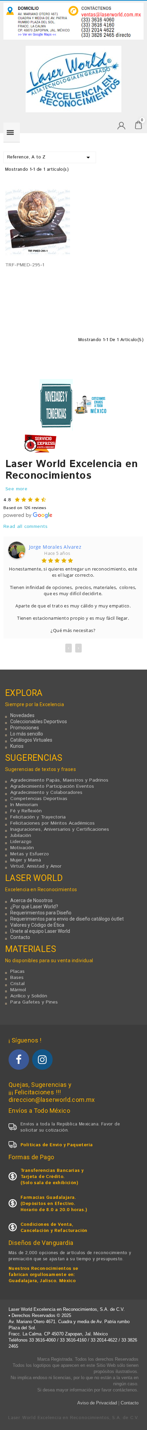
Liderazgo (20, 841)
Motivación (22, 847)
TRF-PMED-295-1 (24, 265)
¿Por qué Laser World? (34, 906)
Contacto (20, 937)
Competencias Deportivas (38, 798)
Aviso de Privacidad (97, 1402)
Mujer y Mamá (25, 860)
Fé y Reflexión (26, 811)
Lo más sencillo (26, 734)
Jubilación (20, 835)
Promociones (24, 727)
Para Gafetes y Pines (34, 1002)
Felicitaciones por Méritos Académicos (52, 823)
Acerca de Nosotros (31, 900)
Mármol (18, 989)
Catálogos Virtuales (31, 740)
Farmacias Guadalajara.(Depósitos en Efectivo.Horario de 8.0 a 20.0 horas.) (54, 1203)
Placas (17, 971)
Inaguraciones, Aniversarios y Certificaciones (59, 829)
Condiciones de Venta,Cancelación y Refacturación (54, 1227)
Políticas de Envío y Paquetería (57, 1145)
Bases (17, 977)
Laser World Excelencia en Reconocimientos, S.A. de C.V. (73, 1418)
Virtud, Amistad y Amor (36, 866)
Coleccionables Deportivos (38, 721)
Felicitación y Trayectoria (38, 817)
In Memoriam (24, 804)
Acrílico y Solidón (28, 996)
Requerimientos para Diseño (40, 912)
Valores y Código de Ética (37, 925)
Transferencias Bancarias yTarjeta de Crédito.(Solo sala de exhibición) (52, 1176)
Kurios (17, 746)
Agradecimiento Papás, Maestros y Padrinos (59, 780)
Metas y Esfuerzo (29, 854)
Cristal (17, 983)
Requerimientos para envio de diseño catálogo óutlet (67, 919)
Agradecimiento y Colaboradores (46, 792)
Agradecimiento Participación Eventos (52, 786)
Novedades (22, 715)
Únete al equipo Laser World (40, 931)
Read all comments (25, 526)
